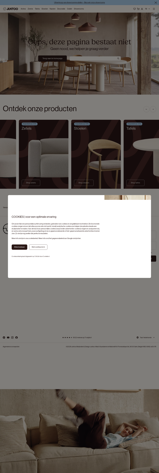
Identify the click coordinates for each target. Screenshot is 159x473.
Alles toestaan (19, 247)
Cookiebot (46, 256)
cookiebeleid (33, 238)
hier (79, 238)
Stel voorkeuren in (38, 247)
